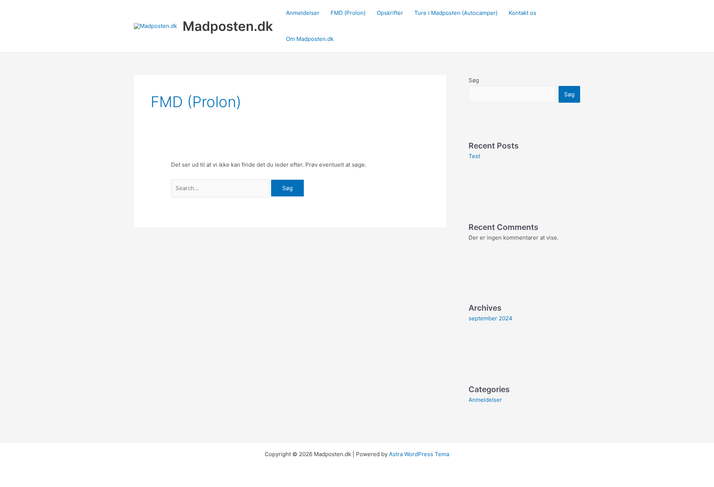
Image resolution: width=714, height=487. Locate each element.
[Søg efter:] (221, 188)
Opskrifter (390, 12)
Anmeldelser (302, 12)
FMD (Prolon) (348, 12)
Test (474, 156)
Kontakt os (522, 12)
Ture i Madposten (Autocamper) (456, 12)
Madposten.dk (228, 26)
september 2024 (490, 318)
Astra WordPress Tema (419, 454)
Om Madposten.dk (310, 38)
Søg (474, 80)
